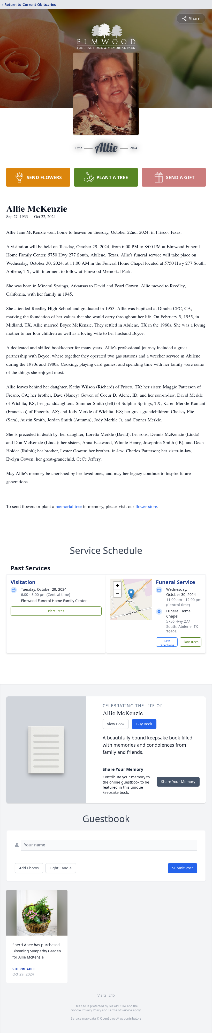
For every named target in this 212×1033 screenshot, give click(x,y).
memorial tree (69, 506)
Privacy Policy (91, 1010)
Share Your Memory (178, 781)
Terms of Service (120, 1010)
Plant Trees (56, 611)
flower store (146, 506)
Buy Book (144, 723)
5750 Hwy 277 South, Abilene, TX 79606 (182, 626)
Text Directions (167, 643)
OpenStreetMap (111, 1018)
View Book (115, 723)
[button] (131, 594)
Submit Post (182, 867)
